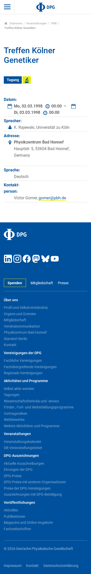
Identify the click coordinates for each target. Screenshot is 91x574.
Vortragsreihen (15, 413)
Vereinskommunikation (22, 326)
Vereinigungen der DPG (22, 353)
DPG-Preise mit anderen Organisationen (35, 482)
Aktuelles (11, 510)
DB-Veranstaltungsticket (23, 448)
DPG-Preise (12, 476)
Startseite (15, 23)
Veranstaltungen (36, 23)
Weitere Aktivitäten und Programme (31, 426)
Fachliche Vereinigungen (23, 360)
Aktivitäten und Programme (26, 381)
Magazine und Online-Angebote (28, 523)
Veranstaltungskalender (22, 442)
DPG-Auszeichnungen (21, 456)
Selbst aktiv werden (19, 389)
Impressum (12, 566)
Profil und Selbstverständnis (26, 308)
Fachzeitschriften (17, 529)
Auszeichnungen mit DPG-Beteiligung (33, 494)
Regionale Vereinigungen (23, 373)
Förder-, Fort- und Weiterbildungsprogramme (39, 407)
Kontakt (10, 345)
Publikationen (14, 516)
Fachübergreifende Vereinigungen (30, 367)
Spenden (15, 283)
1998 (54, 23)
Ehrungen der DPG (18, 470)
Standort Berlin (15, 339)
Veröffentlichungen (19, 502)
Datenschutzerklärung (60, 566)
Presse (63, 283)
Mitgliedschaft (42, 283)
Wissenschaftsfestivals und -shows (31, 401)
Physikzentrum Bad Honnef (25, 332)
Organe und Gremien (20, 314)
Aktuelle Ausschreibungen (24, 463)
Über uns (11, 300)
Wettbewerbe (14, 420)
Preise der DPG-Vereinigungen (27, 488)
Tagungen (11, 395)
